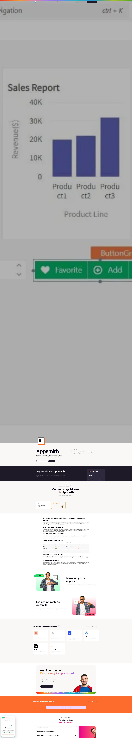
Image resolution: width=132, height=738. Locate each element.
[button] (50, 2)
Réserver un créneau (46, 686)
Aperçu (8, 734)
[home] (40, 2)
